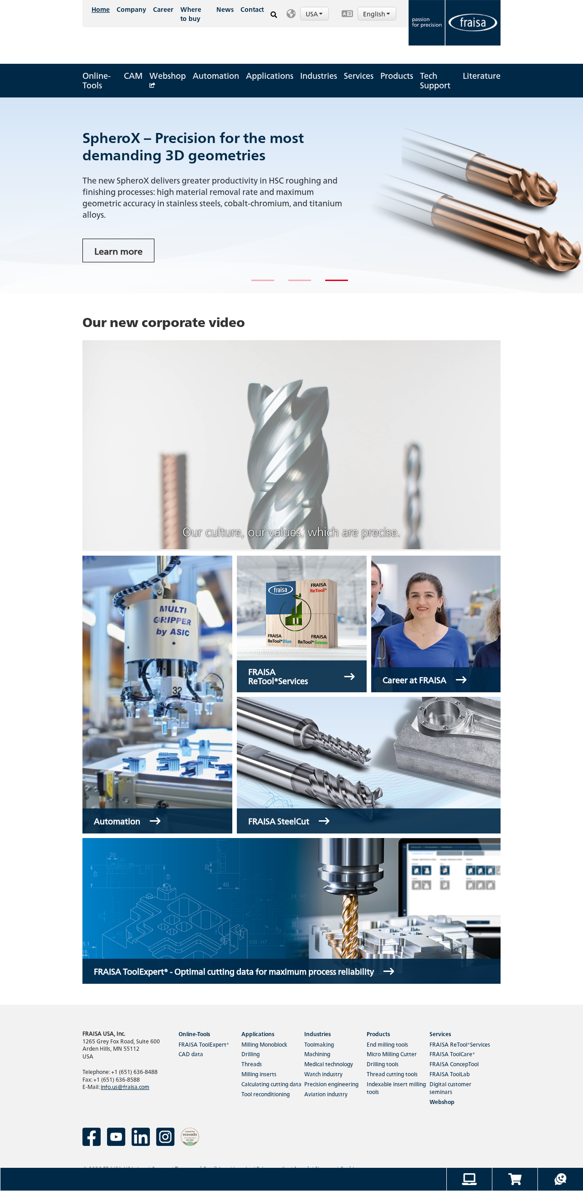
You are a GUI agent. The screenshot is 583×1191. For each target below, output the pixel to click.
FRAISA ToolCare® (452, 1054)
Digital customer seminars (450, 1087)
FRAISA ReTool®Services (460, 1044)
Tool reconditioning (265, 1094)
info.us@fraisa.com (125, 1086)
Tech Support (435, 80)
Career (163, 9)
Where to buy (190, 14)
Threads (251, 1064)
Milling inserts (258, 1074)
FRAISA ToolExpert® (204, 1044)
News (225, 9)
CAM (133, 75)
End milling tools (387, 1044)
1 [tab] (256, 284)
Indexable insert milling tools (396, 1087)
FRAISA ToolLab (450, 1074)
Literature (482, 75)
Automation (216, 75)
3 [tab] (329, 284)
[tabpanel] (291, 195)
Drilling (250, 1054)
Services (358, 75)
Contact (252, 9)
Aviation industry (326, 1094)
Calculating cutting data (271, 1084)
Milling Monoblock (264, 1044)
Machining (317, 1054)
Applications (269, 75)
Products (396, 75)
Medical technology (328, 1064)
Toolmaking (319, 1044)
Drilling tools (383, 1064)
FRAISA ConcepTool (454, 1064)
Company (131, 9)
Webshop (167, 75)
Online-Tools (96, 80)
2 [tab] (292, 284)
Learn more (118, 250)
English (375, 13)
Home (101, 9)
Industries (318, 75)
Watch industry (323, 1074)
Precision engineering (331, 1084)
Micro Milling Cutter (392, 1054)
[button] (309, 13)
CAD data (191, 1054)
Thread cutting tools (392, 1074)
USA (312, 13)
